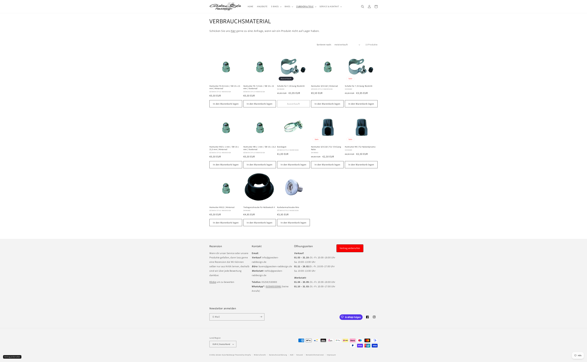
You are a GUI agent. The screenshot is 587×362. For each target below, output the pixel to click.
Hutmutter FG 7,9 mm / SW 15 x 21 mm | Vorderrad (258, 87)
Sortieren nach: (324, 44)
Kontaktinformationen (315, 355)
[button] (276, 6)
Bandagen (281, 146)
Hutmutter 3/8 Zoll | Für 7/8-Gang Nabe (326, 148)
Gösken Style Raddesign (225, 355)
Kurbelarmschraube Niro (288, 207)
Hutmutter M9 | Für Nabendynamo (360, 146)
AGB (291, 355)
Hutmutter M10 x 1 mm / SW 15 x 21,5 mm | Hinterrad (224, 148)
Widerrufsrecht (260, 355)
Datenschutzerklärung (278, 355)
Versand (299, 355)
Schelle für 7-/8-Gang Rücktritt (291, 86)
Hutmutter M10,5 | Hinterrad (221, 207)
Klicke (212, 282)
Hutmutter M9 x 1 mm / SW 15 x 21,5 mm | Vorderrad (259, 148)
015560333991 (273, 286)
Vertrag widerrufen (350, 248)
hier (233, 31)
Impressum (331, 355)
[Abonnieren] (261, 316)
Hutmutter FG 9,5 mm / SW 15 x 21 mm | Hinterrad (224, 87)
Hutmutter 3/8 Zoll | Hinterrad (324, 86)
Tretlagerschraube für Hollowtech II (259, 207)
